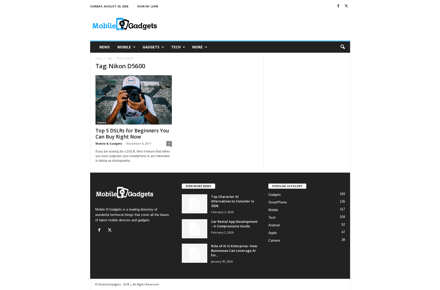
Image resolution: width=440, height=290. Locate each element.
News (104, 47)
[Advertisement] (257, 23)
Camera (101, 122)
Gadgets (151, 47)
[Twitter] (346, 6)
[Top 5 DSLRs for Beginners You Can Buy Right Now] (133, 100)
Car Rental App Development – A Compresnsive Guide (234, 223)
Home (98, 58)
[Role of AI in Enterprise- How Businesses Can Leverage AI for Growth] (194, 253)
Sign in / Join (147, 6)
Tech (176, 47)
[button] (342, 47)
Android (274, 225)
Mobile (124, 47)
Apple (272, 233)
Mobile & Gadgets (108, 143)
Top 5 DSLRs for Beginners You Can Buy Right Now (132, 133)
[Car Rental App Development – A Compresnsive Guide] (194, 228)
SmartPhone (277, 202)
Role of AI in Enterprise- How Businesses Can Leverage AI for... (234, 250)
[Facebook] (338, 6)
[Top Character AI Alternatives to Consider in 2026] (194, 203)
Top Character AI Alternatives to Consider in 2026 (232, 201)
